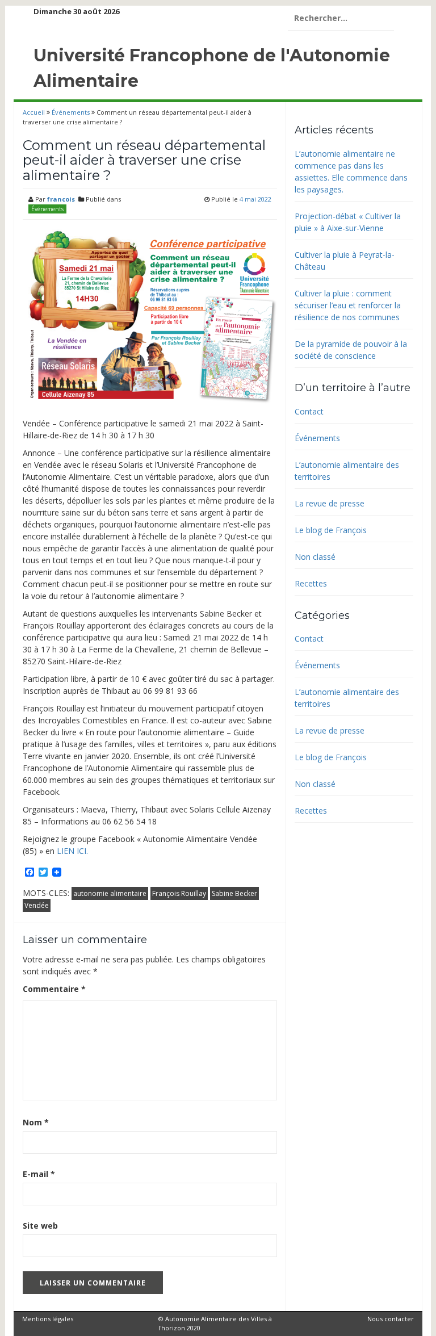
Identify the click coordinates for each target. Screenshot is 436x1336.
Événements (71, 112)
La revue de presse (329, 503)
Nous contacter (390, 1318)
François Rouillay (179, 893)
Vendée (36, 905)
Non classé (315, 556)
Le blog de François (331, 530)
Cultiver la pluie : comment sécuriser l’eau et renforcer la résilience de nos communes (348, 305)
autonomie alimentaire (109, 893)
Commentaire (54, 988)
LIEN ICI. (72, 850)
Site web (40, 1225)
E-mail (39, 1174)
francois (61, 199)
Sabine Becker (234, 893)
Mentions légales (47, 1318)
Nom (36, 1122)
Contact (309, 411)
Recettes (311, 583)
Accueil (35, 112)
